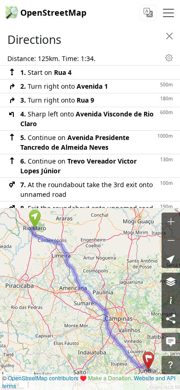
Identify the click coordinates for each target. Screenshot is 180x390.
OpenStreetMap (53, 12)
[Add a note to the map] (171, 342)
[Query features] (171, 365)
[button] (35, 219)
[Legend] (171, 300)
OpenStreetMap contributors (43, 378)
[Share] (171, 319)
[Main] (168, 13)
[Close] (169, 36)
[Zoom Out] (171, 240)
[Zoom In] (171, 222)
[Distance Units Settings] (168, 57)
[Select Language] (148, 13)
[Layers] (171, 282)
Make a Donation (109, 378)
